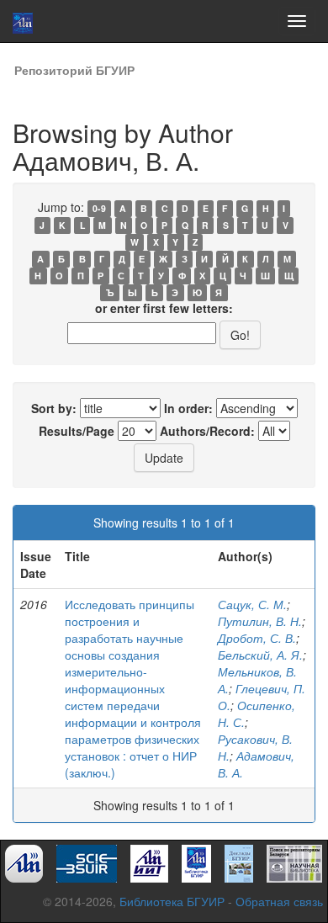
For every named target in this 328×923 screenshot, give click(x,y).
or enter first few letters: (164, 308)
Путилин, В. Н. (260, 621)
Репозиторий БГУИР (74, 69)
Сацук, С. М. (252, 604)
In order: (188, 408)
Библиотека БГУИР (172, 901)
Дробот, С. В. (257, 637)
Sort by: (54, 408)
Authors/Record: (207, 430)
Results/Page (76, 430)
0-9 (99, 208)
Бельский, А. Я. (260, 654)
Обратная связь (279, 901)
